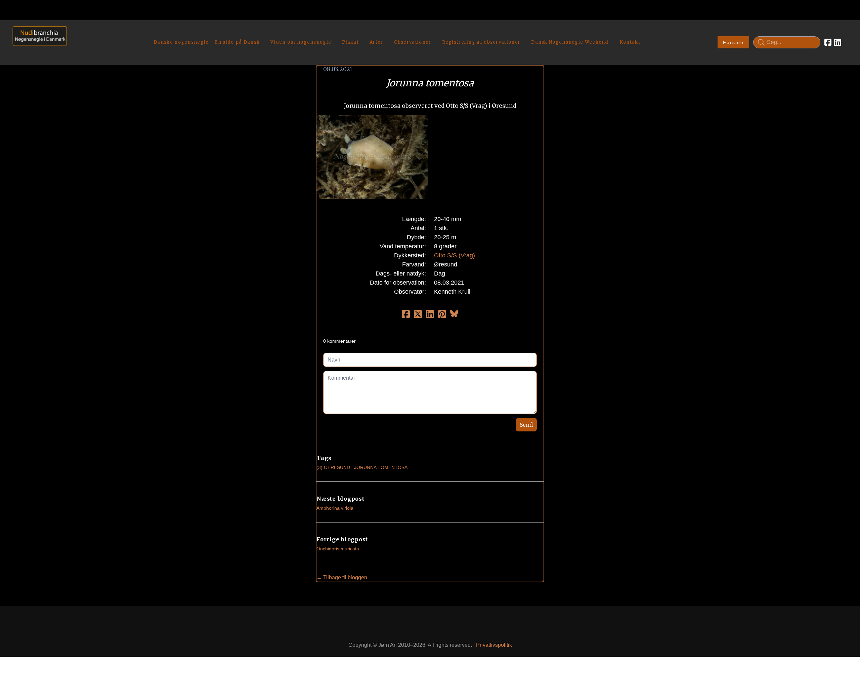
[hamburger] (75, 33)
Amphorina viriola (334, 508)
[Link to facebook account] (827, 42)
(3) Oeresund (333, 467)
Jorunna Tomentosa (380, 467)
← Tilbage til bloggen (341, 577)
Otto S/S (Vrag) (454, 255)
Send (526, 424)
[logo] (37, 42)
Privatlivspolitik (494, 645)
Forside (733, 42)
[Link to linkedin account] (837, 42)
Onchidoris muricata (337, 548)
